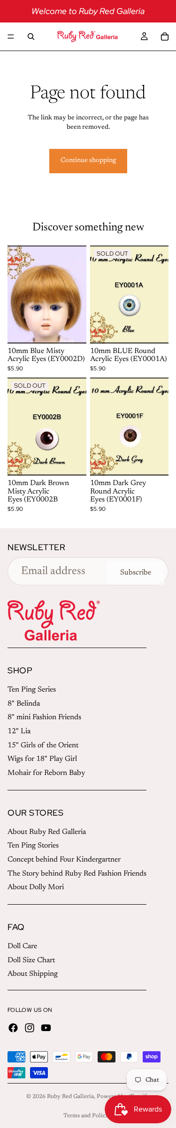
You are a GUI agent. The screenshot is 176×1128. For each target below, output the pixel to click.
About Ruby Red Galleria (47, 832)
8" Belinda (24, 704)
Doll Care (22, 946)
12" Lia (19, 731)
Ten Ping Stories (33, 845)
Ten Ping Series (32, 689)
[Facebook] (13, 1027)
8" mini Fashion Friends (44, 717)
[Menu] (11, 36)
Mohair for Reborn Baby (46, 773)
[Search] (31, 36)
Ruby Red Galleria (70, 1096)
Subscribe (135, 572)
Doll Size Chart (31, 960)
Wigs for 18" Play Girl (42, 759)
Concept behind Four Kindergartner (64, 859)
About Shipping (33, 974)
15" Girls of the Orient (43, 745)
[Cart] (164, 36)
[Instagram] (29, 1027)
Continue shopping (88, 160)
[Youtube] (46, 1027)
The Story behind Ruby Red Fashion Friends (77, 873)
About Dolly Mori (36, 887)
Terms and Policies (88, 1116)
